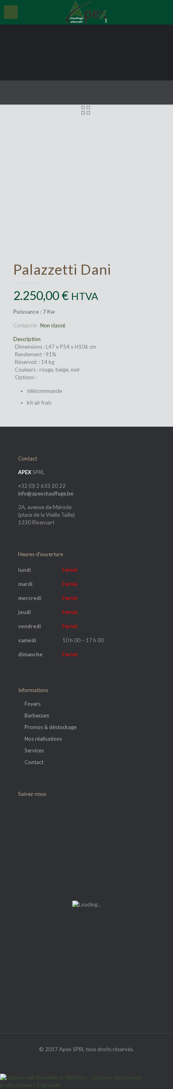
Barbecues (37, 715)
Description (27, 339)
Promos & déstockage (50, 727)
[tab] (86, 339)
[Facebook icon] (87, 1060)
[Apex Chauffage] (86, 12)
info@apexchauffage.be (45, 493)
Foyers (33, 704)
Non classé (52, 325)
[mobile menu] (11, 12)
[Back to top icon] (156, 1072)
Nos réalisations (43, 739)
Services (34, 750)
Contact (34, 762)
